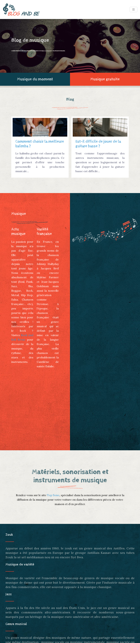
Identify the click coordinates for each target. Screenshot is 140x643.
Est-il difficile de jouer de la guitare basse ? (98, 143)
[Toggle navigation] (133, 9)
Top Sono (53, 495)
